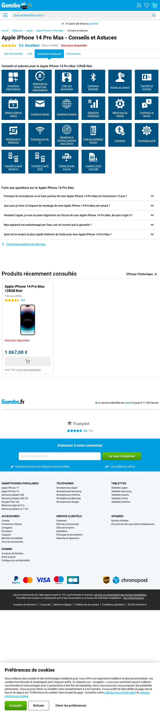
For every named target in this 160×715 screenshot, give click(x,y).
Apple (30, 30)
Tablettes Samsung (121, 491)
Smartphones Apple (66, 487)
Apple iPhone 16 (10, 491)
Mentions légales (63, 604)
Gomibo (7, 549)
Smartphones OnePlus (68, 495)
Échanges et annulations (69, 534)
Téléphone (17, 30)
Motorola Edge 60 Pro (13, 505)
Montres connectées (12, 538)
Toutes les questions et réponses (25, 244)
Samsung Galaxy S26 (13, 495)
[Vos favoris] (147, 5)
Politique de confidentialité (16, 560)
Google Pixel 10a (10, 502)
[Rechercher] (154, 15)
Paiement (61, 520)
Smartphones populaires (20, 483)
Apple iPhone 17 (10, 487)
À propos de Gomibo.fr (25, 604)
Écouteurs (7, 531)
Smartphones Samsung (68, 491)
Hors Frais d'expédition (29, 370)
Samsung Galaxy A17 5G (15, 509)
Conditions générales (113, 604)
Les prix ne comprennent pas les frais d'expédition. (120, 595)
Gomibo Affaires (119, 520)
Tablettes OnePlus (120, 502)
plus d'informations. (133, 598)
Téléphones (65, 483)
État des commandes (67, 524)
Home (5, 30)
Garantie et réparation (67, 538)
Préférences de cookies (87, 604)
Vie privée (45, 604)
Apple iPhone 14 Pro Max (49, 30)
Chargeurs (7, 527)
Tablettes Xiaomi (120, 495)
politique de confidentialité (120, 692)
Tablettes (118, 483)
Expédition (62, 531)
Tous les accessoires (12, 541)
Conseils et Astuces (77, 30)
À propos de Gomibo (12, 553)
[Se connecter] (139, 5)
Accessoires (11, 516)
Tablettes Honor (119, 498)
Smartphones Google (67, 502)
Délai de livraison (65, 527)
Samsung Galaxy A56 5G (15, 498)
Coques (6, 520)
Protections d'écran (12, 524)
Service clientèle (69, 516)
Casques (6, 534)
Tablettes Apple (119, 487)
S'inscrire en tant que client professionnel (132, 524)
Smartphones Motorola (68, 498)
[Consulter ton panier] (154, 5)
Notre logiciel (8, 557)
